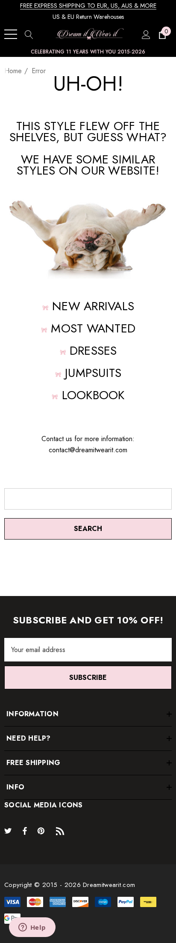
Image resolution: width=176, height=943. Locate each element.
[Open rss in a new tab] (62, 830)
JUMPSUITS (93, 373)
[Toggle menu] (10, 34)
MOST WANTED (93, 328)
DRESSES (93, 350)
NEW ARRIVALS (93, 306)
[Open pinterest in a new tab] (42, 830)
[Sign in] (145, 34)
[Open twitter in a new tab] (9, 830)
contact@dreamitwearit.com (88, 450)
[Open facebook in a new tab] (25, 830)
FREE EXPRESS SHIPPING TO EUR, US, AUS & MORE (88, 5)
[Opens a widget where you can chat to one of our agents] (32, 928)
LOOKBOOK (93, 395)
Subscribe (88, 677)
